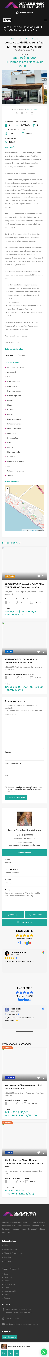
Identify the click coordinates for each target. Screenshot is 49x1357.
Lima (20, 39)
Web (6, 775)
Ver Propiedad (24, 573)
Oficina (6, 1295)
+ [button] (7, 488)
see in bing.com (9, 1337)
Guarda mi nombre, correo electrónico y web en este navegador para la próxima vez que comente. (25, 789)
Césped (10, 400)
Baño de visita (12, 386)
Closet (9, 405)
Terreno (7, 1298)
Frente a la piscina (14, 429)
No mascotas (12, 438)
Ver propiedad (24, 1075)
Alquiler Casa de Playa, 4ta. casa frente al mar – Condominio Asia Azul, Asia (24, 1163)
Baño (9, 377)
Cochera (7, 1281)
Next (45, 87)
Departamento (9, 1284)
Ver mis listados (24, 853)
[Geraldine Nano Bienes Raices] (24, 8)
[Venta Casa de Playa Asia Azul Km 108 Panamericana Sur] (24, 505)
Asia (36, 39)
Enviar (7, 20)
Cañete (28, 39)
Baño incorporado (14, 391)
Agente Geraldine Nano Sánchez (24, 830)
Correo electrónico (13, 764)
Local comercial (10, 1291)
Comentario (10, 715)
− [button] (7, 491)
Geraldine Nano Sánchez (19, 1346)
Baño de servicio (13, 382)
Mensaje (7, 890)
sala (8, 466)
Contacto (7, 1261)
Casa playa (8, 1277)
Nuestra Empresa (10, 1249)
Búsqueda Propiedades (13, 1253)
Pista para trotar (13, 452)
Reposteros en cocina (15, 461)
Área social (11, 372)
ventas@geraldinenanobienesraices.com (24, 845)
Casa (6, 1274)
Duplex (6, 1288)
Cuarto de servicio (14, 419)
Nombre (9, 752)
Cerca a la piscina (14, 396)
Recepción (11, 457)
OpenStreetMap (32, 530)
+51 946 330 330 (26, 13)
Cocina (10, 410)
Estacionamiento (14, 424)
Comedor (10, 414)
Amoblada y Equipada (15, 367)
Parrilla (9, 443)
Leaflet (24, 530)
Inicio (13, 39)
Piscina (10, 447)
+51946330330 (27, 835)
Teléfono (8, 879)
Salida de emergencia (15, 471)
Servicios (7, 1257)
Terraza (10, 476)
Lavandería (11, 433)
